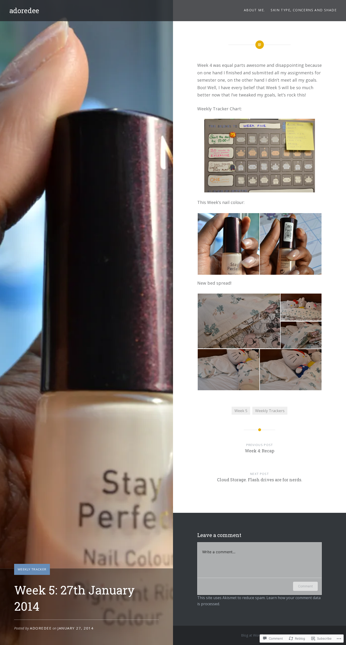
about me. (254, 10)
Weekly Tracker (32, 569)
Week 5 (240, 410)
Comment (305, 586)
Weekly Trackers (270, 410)
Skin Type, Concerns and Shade (304, 10)
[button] (228, 244)
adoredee (24, 10)
